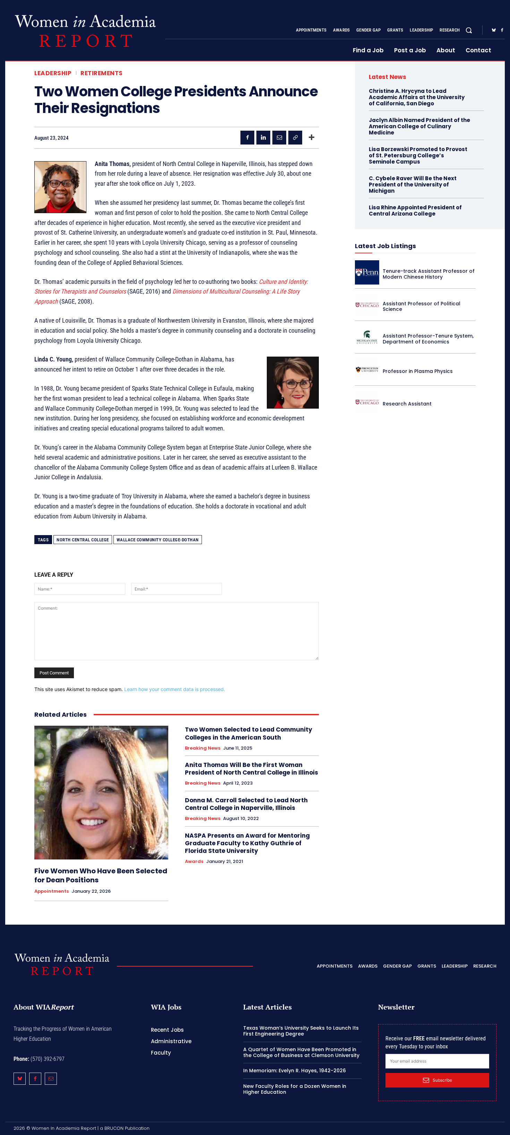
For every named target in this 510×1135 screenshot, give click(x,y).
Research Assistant (407, 403)
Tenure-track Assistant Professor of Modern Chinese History (429, 274)
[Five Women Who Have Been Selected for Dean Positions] (101, 792)
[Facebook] (502, 30)
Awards (194, 861)
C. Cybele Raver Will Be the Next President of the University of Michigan (413, 184)
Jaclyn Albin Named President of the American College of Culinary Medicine (419, 126)
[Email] (279, 138)
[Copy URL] (295, 138)
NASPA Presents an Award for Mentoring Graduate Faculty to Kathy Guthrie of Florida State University (247, 843)
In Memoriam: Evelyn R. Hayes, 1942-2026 (294, 1070)
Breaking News (202, 748)
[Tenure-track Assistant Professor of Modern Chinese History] (367, 272)
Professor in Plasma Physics (418, 371)
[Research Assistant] (367, 402)
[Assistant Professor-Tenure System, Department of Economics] (367, 337)
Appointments (51, 891)
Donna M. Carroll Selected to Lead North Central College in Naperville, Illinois (246, 804)
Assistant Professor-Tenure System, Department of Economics (428, 338)
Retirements (101, 73)
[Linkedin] (263, 138)
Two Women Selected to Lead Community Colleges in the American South (248, 733)
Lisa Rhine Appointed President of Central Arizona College (415, 210)
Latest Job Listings (385, 246)
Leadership (52, 73)
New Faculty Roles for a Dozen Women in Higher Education (294, 1089)
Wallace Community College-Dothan (158, 539)
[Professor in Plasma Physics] (367, 370)
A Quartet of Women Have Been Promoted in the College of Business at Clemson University (301, 1052)
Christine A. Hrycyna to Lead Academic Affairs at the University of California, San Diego (417, 97)
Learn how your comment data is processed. (174, 689)
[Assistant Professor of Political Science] (367, 305)
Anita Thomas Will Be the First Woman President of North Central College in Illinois (251, 769)
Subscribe (442, 1080)
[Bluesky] (494, 30)
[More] (311, 138)
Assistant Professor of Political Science (421, 306)
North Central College (83, 539)
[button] (468, 30)
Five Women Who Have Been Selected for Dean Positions (100, 875)
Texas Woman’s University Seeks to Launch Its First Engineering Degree (301, 1030)
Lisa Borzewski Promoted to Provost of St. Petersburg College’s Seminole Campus (418, 155)
